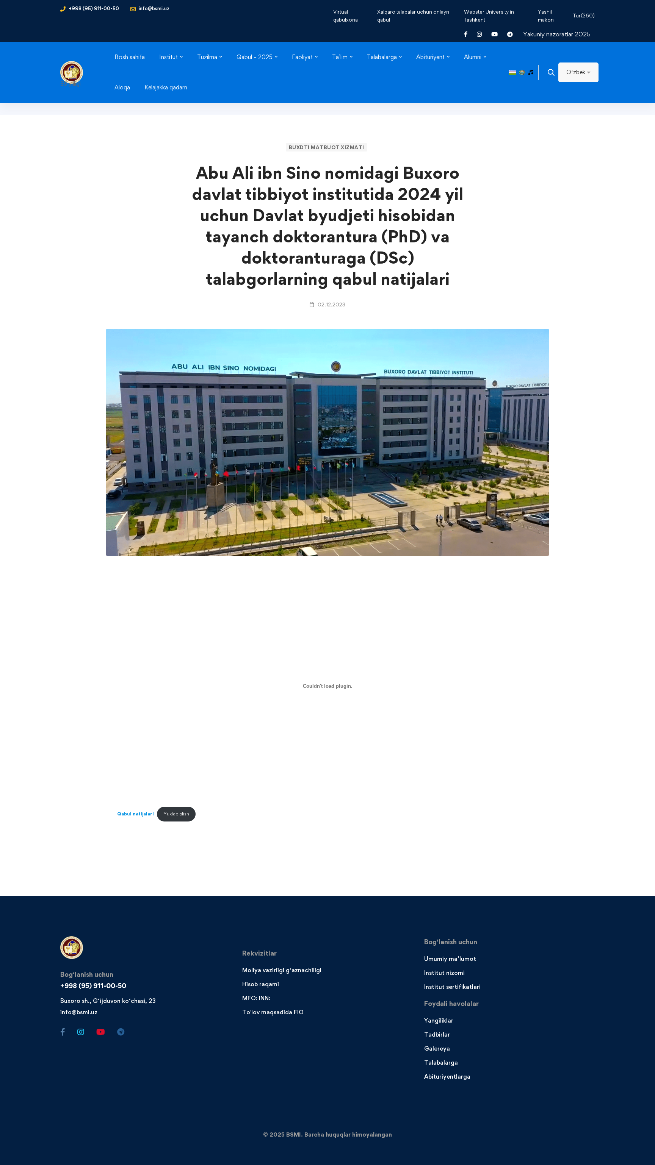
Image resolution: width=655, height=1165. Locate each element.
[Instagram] (80, 1032)
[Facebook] (62, 1032)
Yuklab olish (176, 814)
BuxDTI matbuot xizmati (326, 147)
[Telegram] (120, 1032)
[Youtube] (100, 1032)
